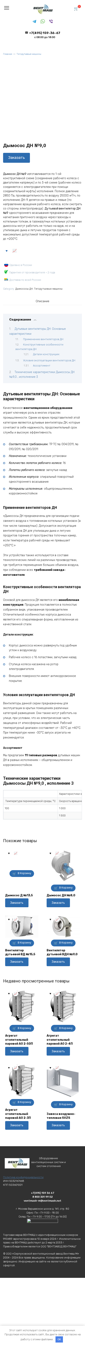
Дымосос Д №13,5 (19, 895)
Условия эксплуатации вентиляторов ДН (49, 360)
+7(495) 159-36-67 (44, 35)
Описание (42, 301)
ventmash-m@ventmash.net (42, 1200)
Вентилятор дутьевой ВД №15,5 (20, 952)
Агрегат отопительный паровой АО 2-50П (19, 1039)
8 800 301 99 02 (42, 1196)
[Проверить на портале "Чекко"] (42, 1226)
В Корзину (24, 873)
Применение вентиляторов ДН (43, 339)
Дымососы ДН (24, 288)
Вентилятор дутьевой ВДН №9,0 (62, 952)
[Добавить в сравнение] (14, 250)
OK (59, 1339)
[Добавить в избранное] (6, 250)
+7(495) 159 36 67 (42, 1192)
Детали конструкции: (46, 354)
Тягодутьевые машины (29, 54)
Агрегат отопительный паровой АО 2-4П (60, 1039)
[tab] (42, 301)
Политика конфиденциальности (23, 1177)
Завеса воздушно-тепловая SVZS (61, 1116)
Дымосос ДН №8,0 (61, 895)
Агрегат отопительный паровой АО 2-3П (18, 1114)
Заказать (16, 157)
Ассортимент (41, 365)
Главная (7, 54)
